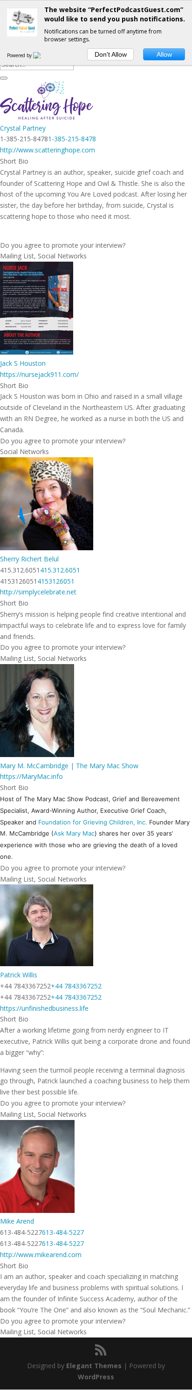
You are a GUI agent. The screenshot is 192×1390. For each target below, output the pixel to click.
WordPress (96, 1376)
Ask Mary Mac (74, 833)
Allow (164, 54)
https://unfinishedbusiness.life (44, 1008)
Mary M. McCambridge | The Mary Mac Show (69, 765)
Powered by (20, 55)
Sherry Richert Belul (29, 558)
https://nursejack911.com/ (39, 374)
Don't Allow (111, 54)
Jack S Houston (23, 363)
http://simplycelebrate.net (38, 591)
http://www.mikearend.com (41, 1254)
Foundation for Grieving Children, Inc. (92, 822)
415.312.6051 (60, 570)
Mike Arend (17, 1221)
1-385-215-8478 (72, 138)
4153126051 (56, 581)
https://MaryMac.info (31, 776)
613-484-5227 (63, 1232)
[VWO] (42, 55)
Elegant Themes (94, 1365)
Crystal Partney (23, 128)
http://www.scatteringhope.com (47, 149)
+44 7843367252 (76, 986)
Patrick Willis (18, 974)
